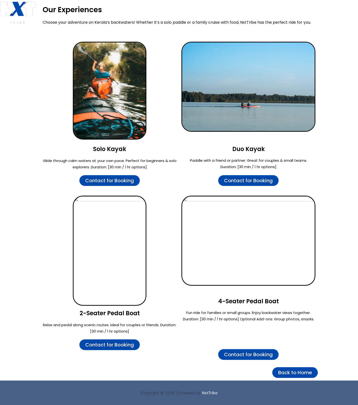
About (267, 9)
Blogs (247, 9)
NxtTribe (209, 392)
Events (195, 9)
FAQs (286, 9)
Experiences (222, 9)
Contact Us (310, 9)
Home (175, 9)
